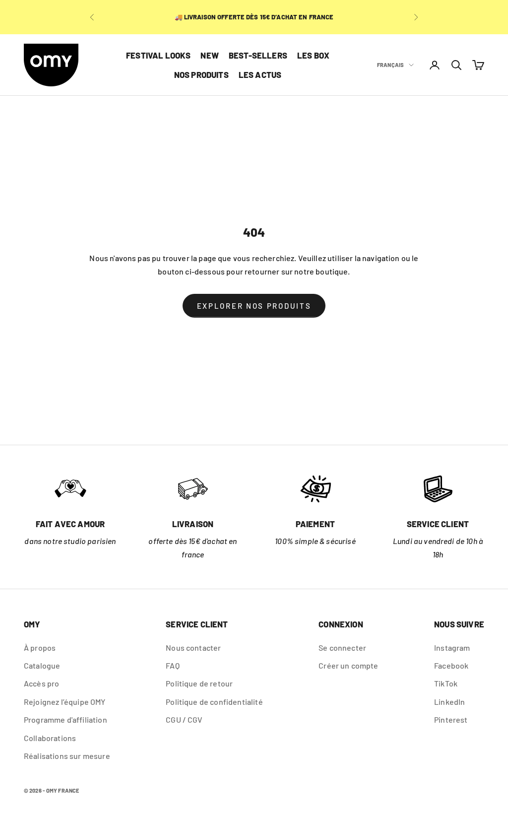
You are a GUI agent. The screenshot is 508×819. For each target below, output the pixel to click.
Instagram (452, 647)
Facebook (451, 665)
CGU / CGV (184, 719)
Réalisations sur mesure (67, 755)
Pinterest (450, 719)
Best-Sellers (258, 55)
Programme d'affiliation (65, 719)
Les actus (260, 74)
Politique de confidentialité (214, 701)
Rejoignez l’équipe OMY (65, 701)
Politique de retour (199, 683)
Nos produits (201, 74)
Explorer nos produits (254, 305)
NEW (209, 55)
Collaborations (50, 738)
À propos (40, 647)
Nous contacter (193, 647)
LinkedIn (449, 701)
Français (390, 65)
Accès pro (41, 683)
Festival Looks (158, 55)
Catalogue (42, 665)
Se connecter (342, 647)
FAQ (172, 665)
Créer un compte (348, 665)
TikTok (445, 683)
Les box (313, 55)
